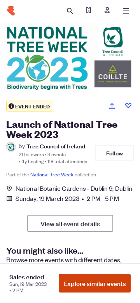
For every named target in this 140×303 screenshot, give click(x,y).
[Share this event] (112, 106)
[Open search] (70, 10)
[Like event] (128, 105)
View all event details (70, 223)
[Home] (11, 11)
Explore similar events (94, 283)
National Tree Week (52, 174)
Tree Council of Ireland (55, 146)
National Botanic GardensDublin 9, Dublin (74, 188)
